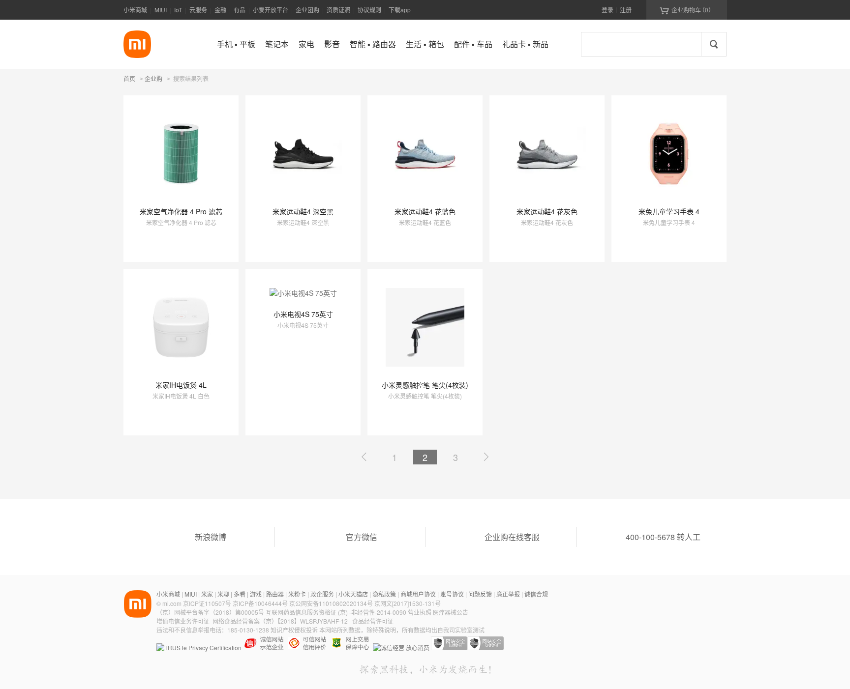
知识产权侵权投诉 (294, 630)
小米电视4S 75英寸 (303, 314)
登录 (607, 9)
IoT (178, 9)
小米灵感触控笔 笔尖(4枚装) (425, 385)
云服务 (198, 9)
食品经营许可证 (373, 621)
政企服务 (322, 594)
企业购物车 (687, 10)
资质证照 (338, 9)
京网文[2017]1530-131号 (407, 603)
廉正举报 (508, 594)
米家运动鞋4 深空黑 (303, 211)
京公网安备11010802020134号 (331, 603)
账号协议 (452, 594)
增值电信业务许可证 (183, 621)
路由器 (275, 594)
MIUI (160, 9)
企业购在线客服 (512, 537)
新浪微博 (210, 537)
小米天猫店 (353, 594)
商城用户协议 (418, 594)
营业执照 (419, 612)
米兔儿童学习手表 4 (668, 211)
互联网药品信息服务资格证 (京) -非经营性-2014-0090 (337, 612)
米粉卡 (297, 594)
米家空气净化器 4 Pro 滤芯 (181, 211)
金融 (220, 9)
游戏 (256, 594)
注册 (626, 9)
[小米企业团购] (137, 44)
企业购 (153, 79)
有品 (239, 9)
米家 (207, 594)
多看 (239, 594)
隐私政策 (384, 594)
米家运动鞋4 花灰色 (546, 211)
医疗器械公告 (450, 612)
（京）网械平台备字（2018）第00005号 (211, 612)
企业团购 (307, 9)
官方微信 (361, 537)
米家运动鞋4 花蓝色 (425, 211)
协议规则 (369, 9)
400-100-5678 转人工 (663, 537)
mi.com (172, 603)
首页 (129, 78)
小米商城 (135, 9)
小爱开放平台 (270, 9)
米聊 (223, 594)
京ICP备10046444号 (260, 603)
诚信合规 (536, 594)
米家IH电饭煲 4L (181, 385)
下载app (400, 9)
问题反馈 (480, 594)
